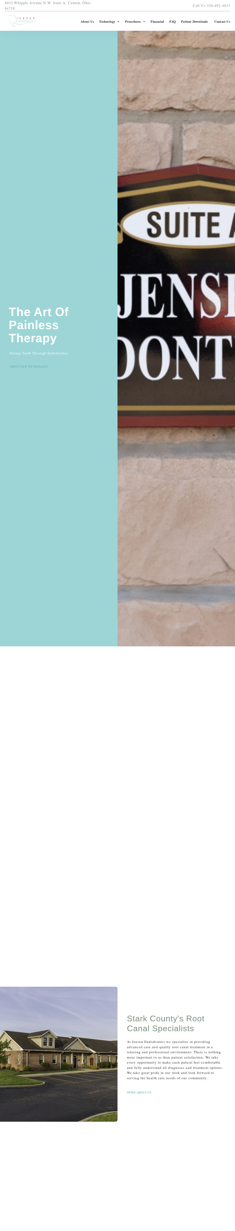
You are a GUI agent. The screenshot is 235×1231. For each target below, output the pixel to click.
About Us (87, 21)
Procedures (133, 21)
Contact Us (222, 21)
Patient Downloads (195, 21)
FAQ (172, 21)
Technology (107, 21)
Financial (157, 21)
